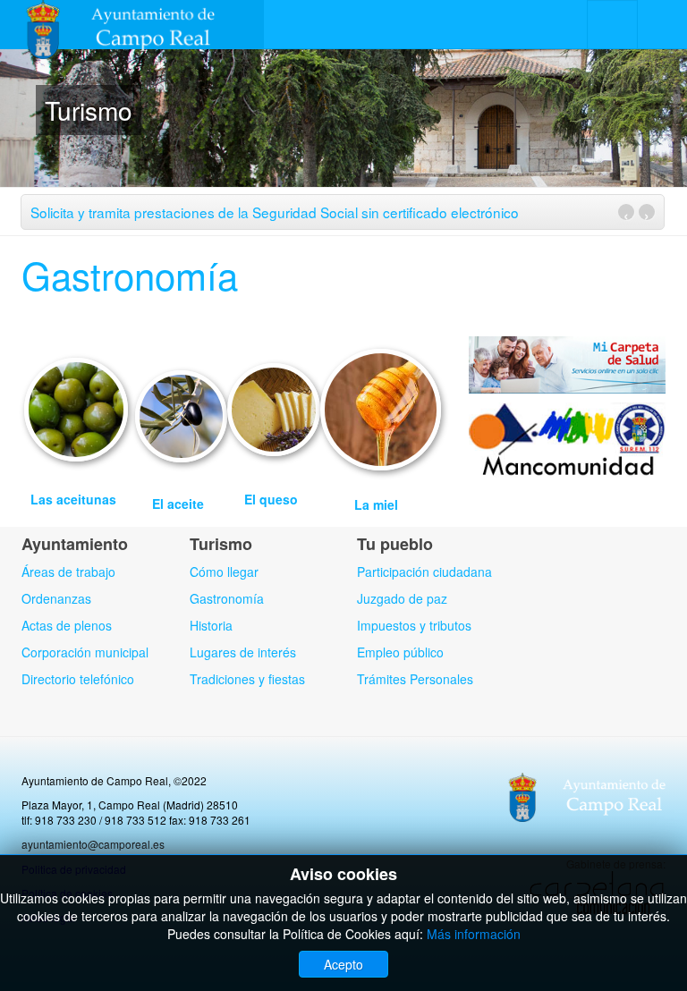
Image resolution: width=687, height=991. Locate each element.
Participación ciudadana (424, 571)
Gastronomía (129, 274)
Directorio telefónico (77, 679)
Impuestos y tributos (414, 625)
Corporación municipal (84, 652)
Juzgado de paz (402, 598)
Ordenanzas (56, 598)
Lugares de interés (243, 652)
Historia (211, 625)
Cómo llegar (224, 571)
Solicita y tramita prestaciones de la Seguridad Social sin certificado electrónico (274, 212)
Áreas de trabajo (68, 571)
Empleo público (400, 652)
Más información (474, 934)
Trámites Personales (415, 679)
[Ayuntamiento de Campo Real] (132, 24)
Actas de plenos (66, 625)
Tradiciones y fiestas (247, 679)
